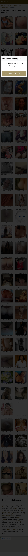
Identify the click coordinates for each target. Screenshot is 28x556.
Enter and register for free (14, 73)
